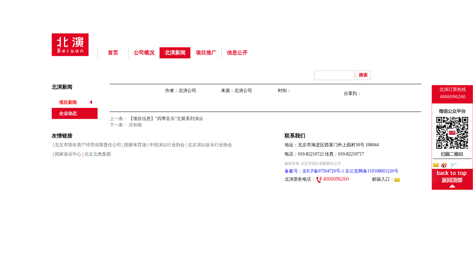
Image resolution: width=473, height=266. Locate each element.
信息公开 (237, 52)
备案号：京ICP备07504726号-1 (314, 171)
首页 (113, 52)
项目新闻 (68, 102)
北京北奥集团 (96, 154)
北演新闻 (175, 52)
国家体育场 (133, 144)
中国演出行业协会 (165, 144)
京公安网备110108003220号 (371, 171)
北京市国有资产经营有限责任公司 (86, 144)
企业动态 (68, 113)
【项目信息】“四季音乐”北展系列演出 (166, 118)
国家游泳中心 (66, 154)
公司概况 (144, 52)
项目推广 (206, 52)
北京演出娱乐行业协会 (208, 144)
